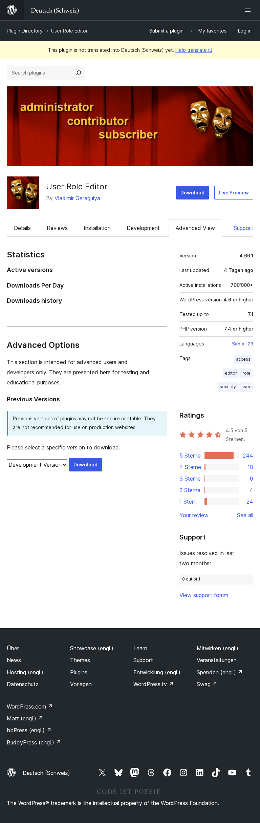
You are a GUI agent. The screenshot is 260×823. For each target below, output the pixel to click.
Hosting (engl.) (25, 672)
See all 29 (242, 343)
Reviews (57, 228)
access (243, 359)
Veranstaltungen (217, 660)
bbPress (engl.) (29, 730)
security (228, 386)
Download (192, 192)
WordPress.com (30, 706)
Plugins (78, 672)
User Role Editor (76, 186)
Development (143, 228)
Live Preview (234, 192)
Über (13, 648)
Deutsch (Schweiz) (46, 772)
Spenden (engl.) (220, 672)
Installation (97, 228)
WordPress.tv (153, 684)
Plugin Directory (25, 31)
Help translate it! (193, 50)
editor (231, 373)
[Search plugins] (78, 73)
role (246, 373)
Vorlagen (81, 684)
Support (243, 228)
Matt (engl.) (25, 718)
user (246, 386)
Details (22, 228)
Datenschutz (23, 684)
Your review (194, 515)
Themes (80, 660)
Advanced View (195, 228)
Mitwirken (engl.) (217, 648)
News (14, 660)
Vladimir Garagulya (77, 198)
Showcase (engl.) (91, 648)
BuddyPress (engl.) (34, 742)
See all (245, 515)
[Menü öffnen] (249, 10)
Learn (140, 648)
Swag (207, 684)
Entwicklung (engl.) (156, 672)
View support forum (203, 595)
